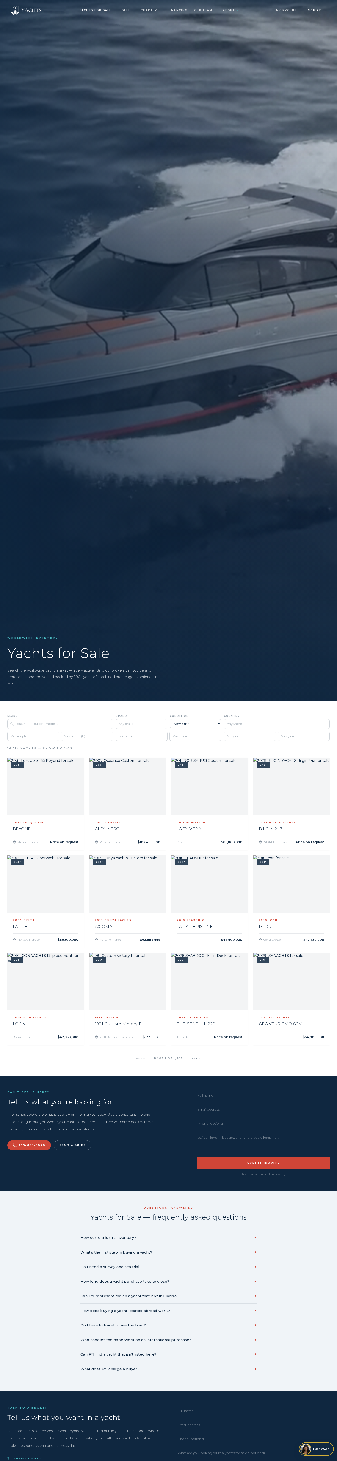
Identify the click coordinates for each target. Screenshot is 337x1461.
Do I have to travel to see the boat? (168, 1325)
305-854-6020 (31, 1145)
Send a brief (72, 1145)
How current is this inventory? (168, 1237)
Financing (178, 10)
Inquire (314, 10)
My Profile (286, 10)
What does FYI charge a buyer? (168, 1369)
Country (232, 716)
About (229, 10)
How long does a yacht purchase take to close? (168, 1281)
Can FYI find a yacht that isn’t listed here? (168, 1354)
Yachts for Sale (95, 10)
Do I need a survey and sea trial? (168, 1267)
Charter (149, 10)
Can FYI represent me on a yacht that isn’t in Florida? (168, 1296)
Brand (121, 716)
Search (13, 716)
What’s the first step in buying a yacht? (168, 1252)
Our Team (203, 10)
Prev (140, 1058)
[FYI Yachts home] (26, 10)
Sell (126, 10)
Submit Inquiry (263, 1162)
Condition (179, 716)
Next (196, 1058)
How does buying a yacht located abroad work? (168, 1310)
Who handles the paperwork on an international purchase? (168, 1340)
